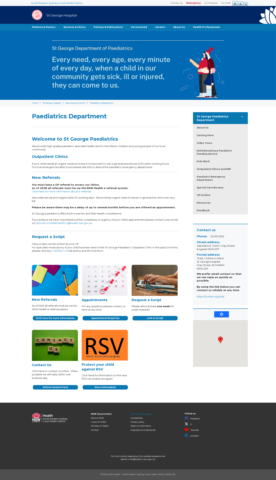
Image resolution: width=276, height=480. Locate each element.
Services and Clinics (75, 103)
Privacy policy (137, 422)
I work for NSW (98, 422)
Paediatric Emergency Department (211, 178)
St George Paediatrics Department (212, 118)
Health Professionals (206, 27)
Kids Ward (203, 161)
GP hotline (203, 195)
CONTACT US (60, 250)
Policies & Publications (108, 27)
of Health (100, 426)
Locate (221, 314)
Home (35, 103)
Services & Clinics (74, 27)
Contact (95, 430)
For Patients (211, 2)
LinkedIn (194, 435)
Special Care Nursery (210, 187)
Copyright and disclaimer (143, 430)
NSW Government (101, 414)
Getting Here (205, 135)
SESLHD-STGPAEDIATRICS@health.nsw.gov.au (64, 223)
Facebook (195, 418)
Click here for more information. (55, 318)
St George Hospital (52, 103)
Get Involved (139, 27)
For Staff (226, 2)
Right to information (141, 426)
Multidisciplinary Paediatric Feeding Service (214, 152)
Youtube (194, 430)
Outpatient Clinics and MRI (214, 169)
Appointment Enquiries (105, 318)
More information (105, 387)
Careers (160, 27)
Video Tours (204, 143)
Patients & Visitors (43, 27)
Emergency (193, 2)
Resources (203, 202)
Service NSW (97, 418)
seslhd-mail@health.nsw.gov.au (138, 459)
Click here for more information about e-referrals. (62, 191)
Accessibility (137, 418)
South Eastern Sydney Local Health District (57, 2)
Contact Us (176, 2)
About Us (179, 27)
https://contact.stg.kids (210, 296)
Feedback (203, 210)
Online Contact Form (55, 387)
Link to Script (155, 318)
